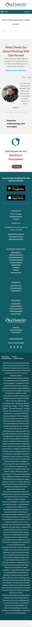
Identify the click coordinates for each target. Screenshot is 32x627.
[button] (6, 112)
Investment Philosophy (16, 306)
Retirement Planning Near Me (16, 234)
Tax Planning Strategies (16, 262)
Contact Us (16, 219)
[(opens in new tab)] (16, 188)
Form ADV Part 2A (6, 358)
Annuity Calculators (16, 290)
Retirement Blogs (16, 265)
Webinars (16, 270)
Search (26, 11)
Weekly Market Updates (16, 311)
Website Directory (16, 252)
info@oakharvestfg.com (16, 216)
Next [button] (29, 77)
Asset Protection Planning (16, 260)
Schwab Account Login (16, 330)
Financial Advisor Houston (16, 236)
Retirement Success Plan (16, 254)
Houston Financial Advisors (16, 239)
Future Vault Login (16, 332)
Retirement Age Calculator (16, 257)
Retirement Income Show (16, 338)
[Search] (28, 12)
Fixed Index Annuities (16, 288)
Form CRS (14, 356)
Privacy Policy (5, 356)
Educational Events (16, 272)
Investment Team (16, 303)
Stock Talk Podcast (16, 313)
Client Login (16, 327)
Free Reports (16, 267)
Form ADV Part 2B (18, 358)
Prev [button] (24, 77)
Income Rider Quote (16, 285)
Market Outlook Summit (16, 308)
